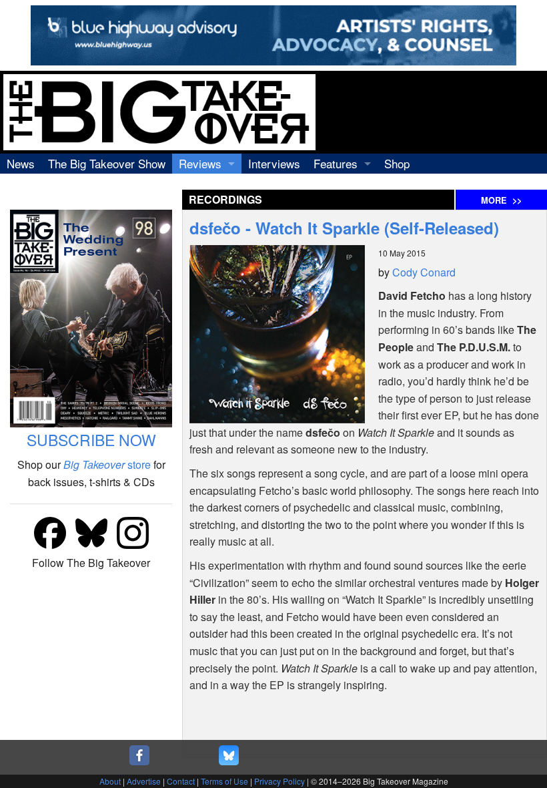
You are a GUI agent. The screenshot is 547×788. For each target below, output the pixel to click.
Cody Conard (424, 272)
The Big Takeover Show (106, 163)
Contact (181, 781)
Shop (397, 163)
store (107, 464)
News (21, 163)
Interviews (274, 163)
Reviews (200, 163)
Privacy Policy (279, 781)
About (110, 781)
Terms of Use (224, 781)
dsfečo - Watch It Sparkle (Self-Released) (344, 227)
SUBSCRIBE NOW (91, 440)
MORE (501, 200)
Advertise (144, 781)
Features (336, 163)
